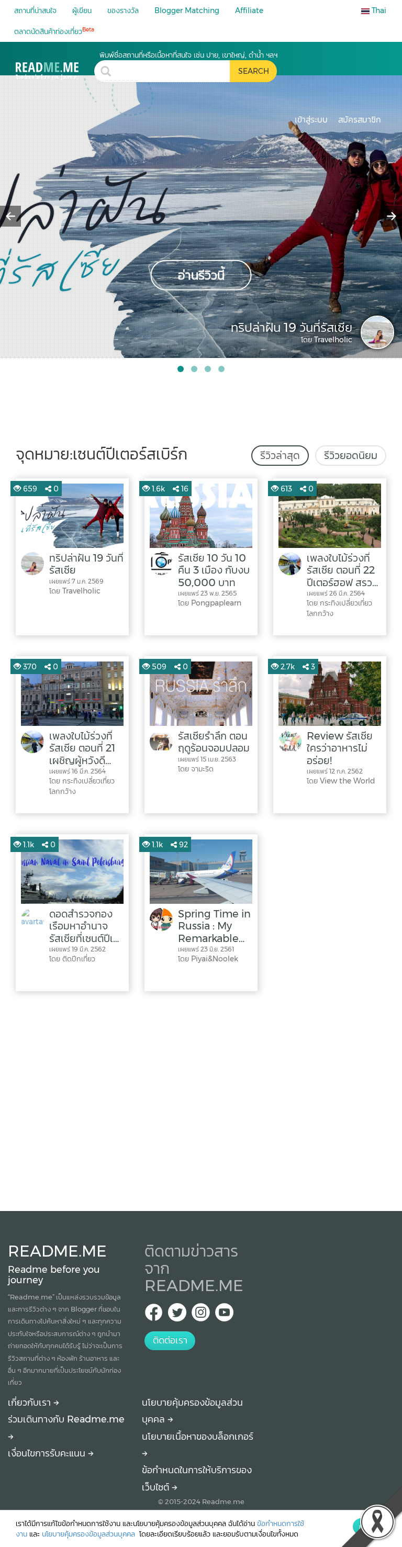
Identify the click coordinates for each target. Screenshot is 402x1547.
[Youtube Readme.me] (224, 1315)
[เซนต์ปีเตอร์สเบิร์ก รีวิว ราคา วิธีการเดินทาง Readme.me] (55, 65)
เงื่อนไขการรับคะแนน (48, 1453)
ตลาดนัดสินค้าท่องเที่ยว (54, 31)
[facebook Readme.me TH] (153, 1315)
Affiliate (249, 10)
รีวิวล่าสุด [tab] (280, 455)
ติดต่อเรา (170, 1340)
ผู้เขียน (82, 10)
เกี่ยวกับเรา (30, 1402)
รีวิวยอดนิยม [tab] (350, 455)
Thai (378, 10)
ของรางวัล (123, 10)
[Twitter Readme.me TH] (177, 1315)
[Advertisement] (201, 1098)
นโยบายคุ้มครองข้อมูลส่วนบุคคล (89, 1534)
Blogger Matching (186, 10)
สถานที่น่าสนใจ (35, 10)
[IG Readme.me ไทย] (201, 1315)
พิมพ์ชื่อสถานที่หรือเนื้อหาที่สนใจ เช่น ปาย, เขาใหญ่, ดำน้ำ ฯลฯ (188, 55)
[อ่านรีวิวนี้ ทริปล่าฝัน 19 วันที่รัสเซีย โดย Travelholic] (201, 216)
